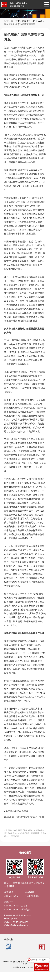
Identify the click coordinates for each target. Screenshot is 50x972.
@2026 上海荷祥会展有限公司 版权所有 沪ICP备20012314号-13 (25, 962)
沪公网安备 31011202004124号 (25, 967)
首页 (17, 21)
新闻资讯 (26, 21)
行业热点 (37, 21)
